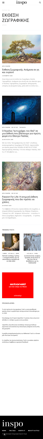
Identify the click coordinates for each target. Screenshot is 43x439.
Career (5, 253)
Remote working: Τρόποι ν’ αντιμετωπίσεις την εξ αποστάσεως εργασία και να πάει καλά (10, 258)
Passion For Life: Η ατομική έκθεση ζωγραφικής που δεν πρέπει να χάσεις (20, 199)
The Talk (12, 430)
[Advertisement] (17, 380)
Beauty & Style (33, 430)
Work (17, 253)
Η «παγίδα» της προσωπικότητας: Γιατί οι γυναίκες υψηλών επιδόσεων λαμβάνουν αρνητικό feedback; (20, 341)
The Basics (22, 127)
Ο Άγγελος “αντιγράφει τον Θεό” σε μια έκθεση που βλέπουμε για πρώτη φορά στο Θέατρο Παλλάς (21, 133)
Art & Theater (6, 66)
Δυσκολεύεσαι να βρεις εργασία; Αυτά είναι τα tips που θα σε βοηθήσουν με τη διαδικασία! (32, 259)
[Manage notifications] (4, 434)
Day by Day (14, 127)
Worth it (21, 430)
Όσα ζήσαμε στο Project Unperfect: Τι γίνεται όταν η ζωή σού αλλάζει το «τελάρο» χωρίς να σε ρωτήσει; (20, 319)
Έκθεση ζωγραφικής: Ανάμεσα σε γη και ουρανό (20, 71)
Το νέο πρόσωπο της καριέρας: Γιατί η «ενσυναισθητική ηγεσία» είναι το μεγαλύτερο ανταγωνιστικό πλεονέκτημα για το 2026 (20, 311)
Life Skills (11, 253)
